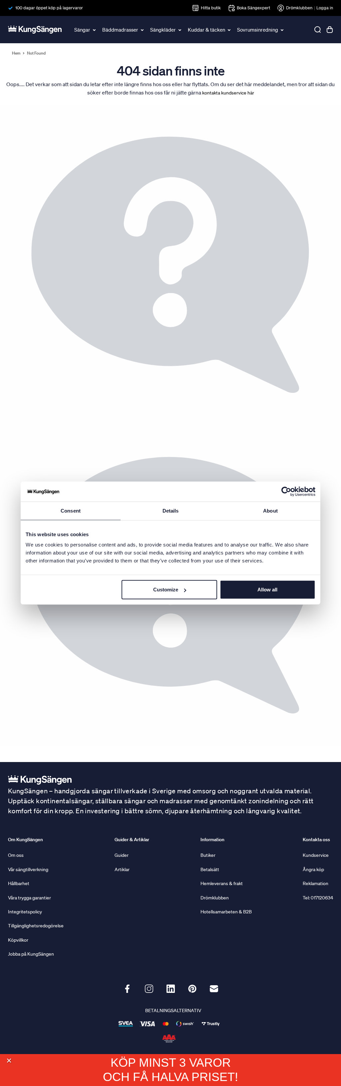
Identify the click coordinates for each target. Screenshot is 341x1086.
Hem (16, 53)
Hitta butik (211, 8)
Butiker (207, 855)
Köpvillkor (18, 940)
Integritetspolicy (25, 912)
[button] (8, 1060)
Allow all (267, 589)
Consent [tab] (71, 510)
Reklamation (315, 883)
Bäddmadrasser (120, 29)
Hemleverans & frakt (221, 883)
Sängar (82, 29)
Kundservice (316, 855)
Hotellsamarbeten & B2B (226, 912)
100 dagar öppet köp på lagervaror (49, 8)
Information (212, 840)
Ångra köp (313, 869)
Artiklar (122, 869)
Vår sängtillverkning (28, 869)
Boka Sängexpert (253, 8)
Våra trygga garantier (29, 898)
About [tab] (270, 510)
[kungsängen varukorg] (329, 29)
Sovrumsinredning (257, 29)
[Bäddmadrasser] (142, 30)
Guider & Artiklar (132, 840)
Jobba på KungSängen (31, 954)
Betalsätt (209, 869)
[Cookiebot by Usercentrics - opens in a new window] (286, 491)
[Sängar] (94, 30)
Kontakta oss (316, 840)
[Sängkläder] (180, 30)
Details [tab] (171, 510)
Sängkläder (163, 29)
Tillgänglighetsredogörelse (36, 926)
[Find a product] (317, 29)
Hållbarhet (18, 883)
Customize (165, 589)
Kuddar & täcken (206, 29)
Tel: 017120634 (318, 898)
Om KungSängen (25, 840)
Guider (122, 855)
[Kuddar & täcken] (229, 30)
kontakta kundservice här (228, 93)
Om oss (16, 855)
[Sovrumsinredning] (282, 30)
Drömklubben (299, 8)
